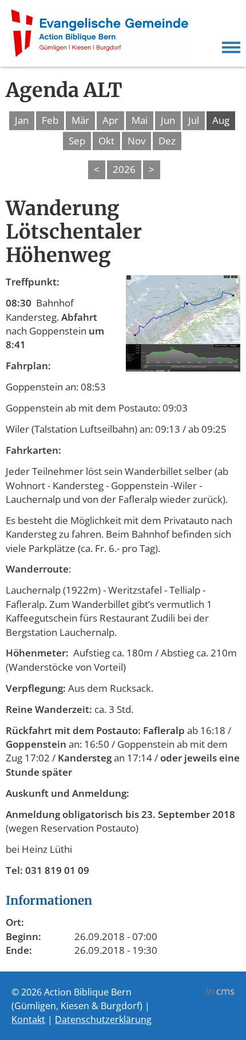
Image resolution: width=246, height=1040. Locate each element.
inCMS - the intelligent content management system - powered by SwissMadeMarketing (220, 992)
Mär (80, 120)
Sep (77, 140)
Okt (106, 140)
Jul (193, 120)
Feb (50, 120)
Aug (220, 120)
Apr (110, 120)
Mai (140, 120)
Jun (168, 120)
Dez (167, 140)
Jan (22, 120)
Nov (136, 140)
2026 (124, 169)
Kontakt (28, 1019)
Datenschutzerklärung (103, 1019)
